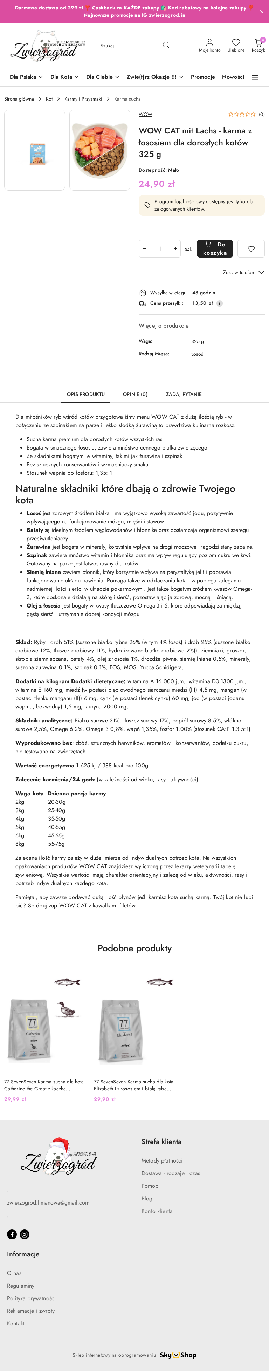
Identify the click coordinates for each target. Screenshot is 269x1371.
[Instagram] (24, 1234)
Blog (147, 1198)
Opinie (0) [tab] (135, 394)
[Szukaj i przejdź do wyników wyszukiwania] (166, 46)
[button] (255, 77)
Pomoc (150, 1186)
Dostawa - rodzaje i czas (171, 1173)
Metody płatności (162, 1161)
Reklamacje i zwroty (31, 1311)
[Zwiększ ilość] (175, 248)
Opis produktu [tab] (86, 394)
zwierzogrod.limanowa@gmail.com (48, 1203)
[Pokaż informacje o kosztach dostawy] (219, 303)
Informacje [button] (23, 1254)
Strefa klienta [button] (161, 1142)
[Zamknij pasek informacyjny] (261, 11)
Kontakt (16, 1323)
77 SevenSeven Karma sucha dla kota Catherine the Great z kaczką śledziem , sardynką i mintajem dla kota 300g (44, 1085)
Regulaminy (21, 1286)
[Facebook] (12, 1234)
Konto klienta (157, 1211)
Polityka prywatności (31, 1298)
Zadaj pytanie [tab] (184, 394)
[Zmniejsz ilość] (144, 248)
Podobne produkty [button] (135, 948)
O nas (14, 1273)
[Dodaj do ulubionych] (251, 249)
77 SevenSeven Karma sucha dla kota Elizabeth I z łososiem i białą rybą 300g (134, 1085)
